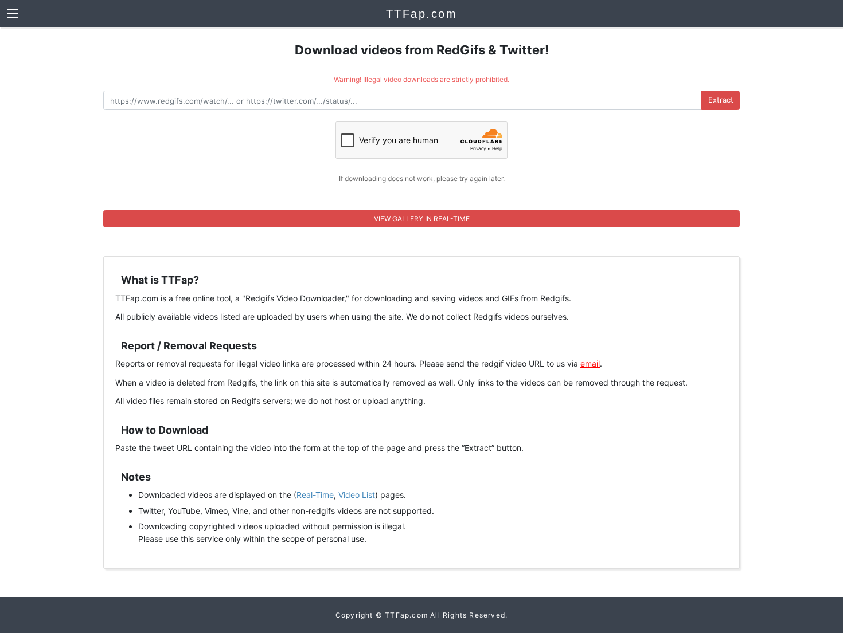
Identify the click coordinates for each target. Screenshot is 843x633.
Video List (356, 495)
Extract (720, 99)
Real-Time (315, 495)
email (590, 363)
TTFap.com (422, 13)
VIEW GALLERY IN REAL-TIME (422, 218)
